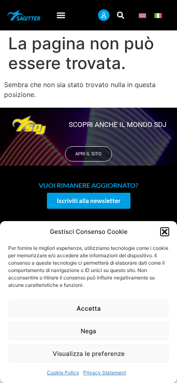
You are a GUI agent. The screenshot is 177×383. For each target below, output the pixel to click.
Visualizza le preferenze (89, 354)
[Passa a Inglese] (142, 15)
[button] (165, 232)
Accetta (89, 308)
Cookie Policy (63, 372)
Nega (88, 331)
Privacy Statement (104, 372)
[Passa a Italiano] (158, 15)
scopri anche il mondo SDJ (117, 124)
